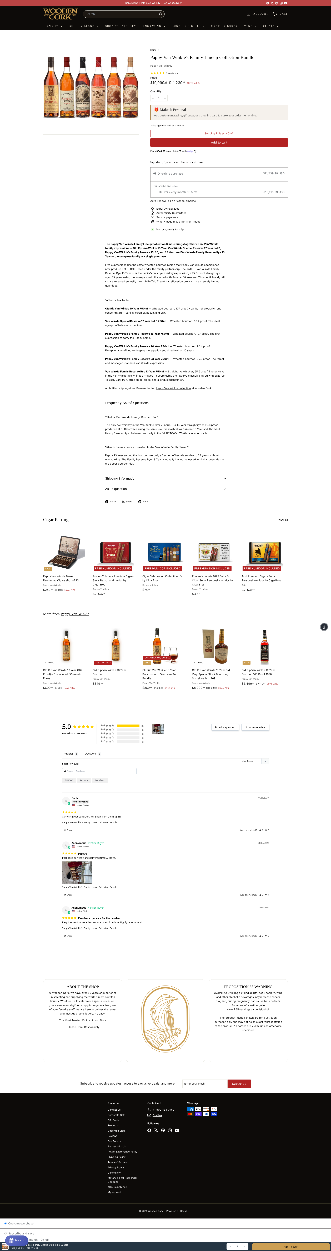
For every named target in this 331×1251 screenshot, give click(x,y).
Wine (249, 26)
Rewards (113, 1125)
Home (153, 50)
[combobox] (124, 14)
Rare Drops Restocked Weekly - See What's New (153, 2)
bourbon (100, 780)
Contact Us (114, 1109)
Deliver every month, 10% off (29, 1239)
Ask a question (116, 489)
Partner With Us (117, 1146)
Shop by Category (120, 26)
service (84, 780)
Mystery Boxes (224, 26)
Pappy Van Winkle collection (173, 388)
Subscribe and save (20, 1233)
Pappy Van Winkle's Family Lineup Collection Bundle (89, 822)
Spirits (53, 26)
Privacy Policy (116, 1167)
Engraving (152, 26)
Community (114, 1172)
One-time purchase (20, 1223)
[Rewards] (16, 1240)
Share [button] (69, 830)
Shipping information (121, 478)
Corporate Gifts (116, 1115)
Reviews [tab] (68, 753)
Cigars (269, 26)
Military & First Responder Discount (122, 1179)
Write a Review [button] (257, 727)
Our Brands (114, 1141)
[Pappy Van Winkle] (158, 729)
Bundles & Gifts (187, 26)
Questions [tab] (90, 753)
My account (114, 1192)
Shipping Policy (117, 1156)
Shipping (155, 125)
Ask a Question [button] (227, 727)
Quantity (156, 91)
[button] (261, 830)
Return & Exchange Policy (122, 1151)
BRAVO (69, 780)
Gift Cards (113, 1120)
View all (283, 519)
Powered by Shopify (177, 1211)
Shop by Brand (82, 26)
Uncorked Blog (116, 1130)
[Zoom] (91, 86)
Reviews (112, 1135)
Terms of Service (117, 1162)
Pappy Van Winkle (161, 65)
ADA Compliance (117, 1186)
